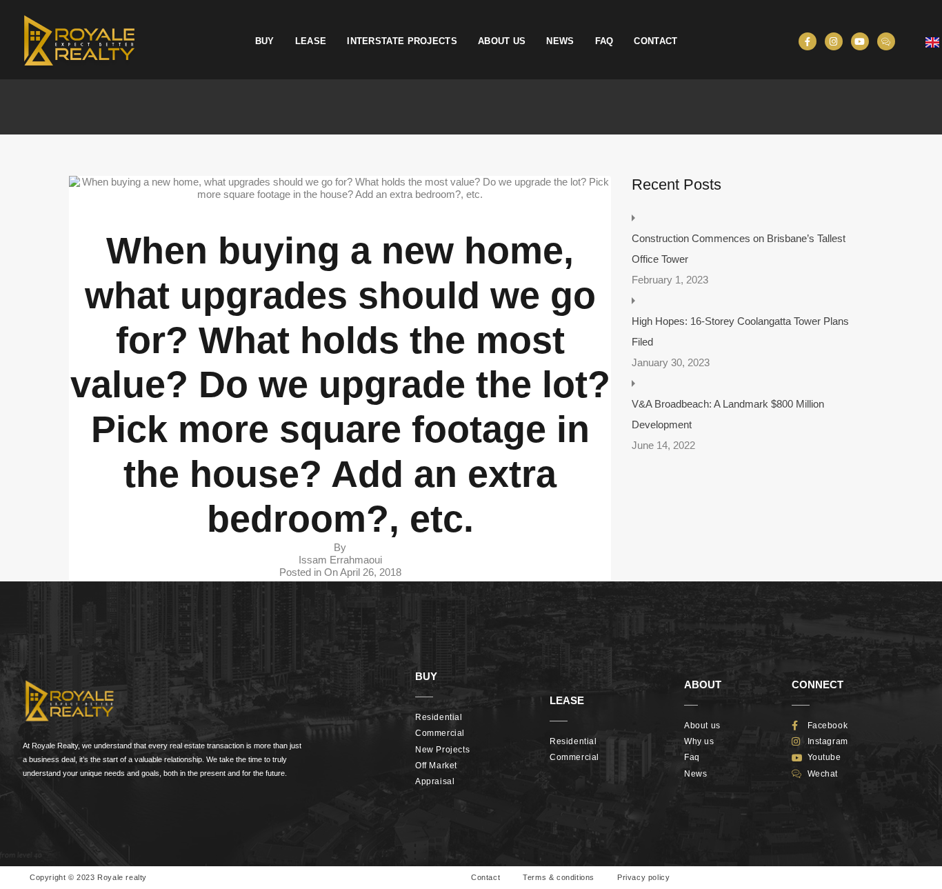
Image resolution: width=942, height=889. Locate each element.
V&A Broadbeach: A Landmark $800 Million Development (728, 414)
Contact (655, 41)
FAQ (604, 41)
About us (501, 41)
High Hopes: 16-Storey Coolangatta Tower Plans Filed (740, 331)
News (560, 41)
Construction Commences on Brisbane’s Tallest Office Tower (738, 248)
